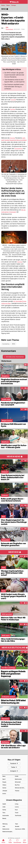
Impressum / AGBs (20, 829)
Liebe (3, 806)
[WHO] (14, 9)
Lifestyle (4, 790)
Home (3, 5)
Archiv (4, 793)
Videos (4, 785)
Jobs (3, 826)
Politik (16, 776)
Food (16, 809)
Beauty (4, 818)
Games (4, 787)
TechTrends (18, 815)
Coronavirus (18, 148)
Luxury (17, 806)
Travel (16, 812)
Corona (13, 99)
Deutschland (9, 29)
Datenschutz (5, 829)
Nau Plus (17, 785)
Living (16, 804)
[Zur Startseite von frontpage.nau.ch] (14, 2)
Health (4, 804)
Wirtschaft (18, 782)
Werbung (4, 823)
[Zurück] (1, 2)
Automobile (5, 815)
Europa (14, 5)
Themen (17, 790)
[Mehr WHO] (14, 552)
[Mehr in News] (14, 456)
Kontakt (17, 826)
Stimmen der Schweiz (20, 787)
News (8, 5)
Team (16, 823)
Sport (3, 779)
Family (4, 809)
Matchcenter (18, 779)
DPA (7, 27)
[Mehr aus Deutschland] (14, 648)
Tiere (3, 812)
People (4, 782)
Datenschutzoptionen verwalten (8, 831)
